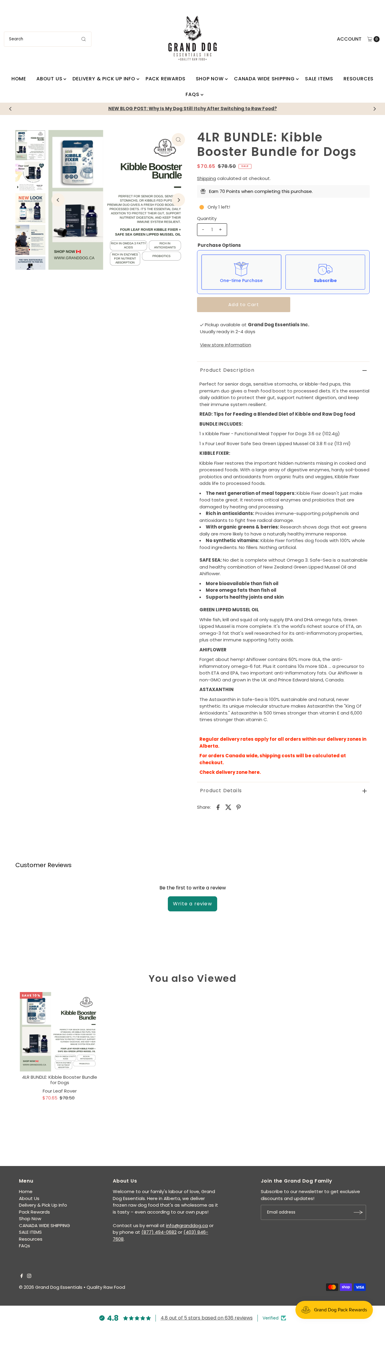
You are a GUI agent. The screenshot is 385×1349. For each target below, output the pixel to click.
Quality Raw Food (106, 1287)
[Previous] (11, 109)
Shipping (206, 178)
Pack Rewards (166, 78)
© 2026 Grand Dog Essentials (50, 1287)
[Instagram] (29, 1276)
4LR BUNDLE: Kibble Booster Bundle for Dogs (59, 1080)
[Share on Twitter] (228, 806)
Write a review (192, 903)
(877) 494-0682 (159, 1232)
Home (18, 78)
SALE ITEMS (319, 78)
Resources (358, 78)
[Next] (374, 109)
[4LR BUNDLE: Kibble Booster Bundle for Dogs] (59, 1031)
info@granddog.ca (187, 1225)
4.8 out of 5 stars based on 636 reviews (207, 1317)
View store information (225, 345)
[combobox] (47, 39)
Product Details (221, 790)
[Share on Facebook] (218, 806)
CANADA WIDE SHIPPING (264, 78)
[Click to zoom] (178, 139)
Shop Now (210, 78)
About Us (49, 78)
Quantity (207, 218)
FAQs (192, 94)
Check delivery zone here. (230, 772)
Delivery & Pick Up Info (103, 78)
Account (349, 39)
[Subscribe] (358, 1212)
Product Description (227, 370)
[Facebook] (21, 1276)
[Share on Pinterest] (238, 806)
